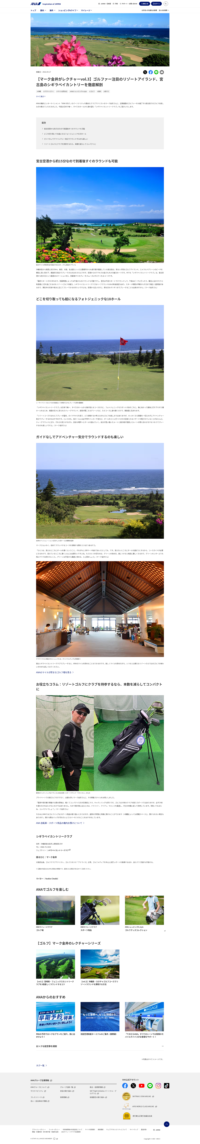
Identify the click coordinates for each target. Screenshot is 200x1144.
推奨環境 (100, 1129)
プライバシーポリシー (39, 1129)
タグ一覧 (40, 1065)
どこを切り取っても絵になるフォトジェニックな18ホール (65, 134)
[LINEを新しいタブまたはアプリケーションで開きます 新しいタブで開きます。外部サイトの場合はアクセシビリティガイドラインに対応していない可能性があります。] (150, 1085)
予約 (116, 4)
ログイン (157, 4)
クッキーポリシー (54, 1129)
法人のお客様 (163, 10)
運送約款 (144, 1129)
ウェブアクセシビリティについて (116, 1129)
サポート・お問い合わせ (129, 4)
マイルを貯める (62, 91)
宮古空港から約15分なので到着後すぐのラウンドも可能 (64, 129)
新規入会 (145, 4)
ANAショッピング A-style (79, 91)
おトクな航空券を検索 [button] (46, 1046)
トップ (33, 10)
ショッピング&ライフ (67, 10)
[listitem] (145, 72)
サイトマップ (134, 1129)
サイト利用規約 (90, 1129)
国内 (42, 10)
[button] (166, 4)
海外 (51, 10)
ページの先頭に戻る (166, 1124)
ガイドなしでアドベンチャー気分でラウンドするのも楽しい (66, 139)
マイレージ (85, 10)
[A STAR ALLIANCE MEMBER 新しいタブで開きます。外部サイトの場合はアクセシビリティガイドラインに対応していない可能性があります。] (44, 1138)
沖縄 (39, 91)
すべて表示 (40, 96)
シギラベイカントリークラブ (58, 850)
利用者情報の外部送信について (72, 1129)
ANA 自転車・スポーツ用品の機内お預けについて (59, 822)
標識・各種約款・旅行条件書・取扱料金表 (45, 1132)
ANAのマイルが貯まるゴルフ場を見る (53, 672)
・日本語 (106, 4)
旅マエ (107, 91)
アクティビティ (49, 91)
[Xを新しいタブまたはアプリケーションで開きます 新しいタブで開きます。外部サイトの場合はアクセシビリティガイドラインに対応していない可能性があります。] (133, 1085)
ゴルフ (92, 91)
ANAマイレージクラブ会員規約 (71, 1132)
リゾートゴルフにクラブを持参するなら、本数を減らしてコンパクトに (70, 144)
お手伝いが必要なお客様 (149, 10)
